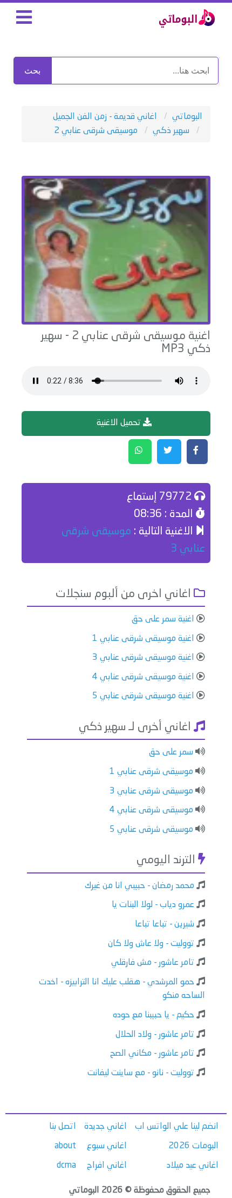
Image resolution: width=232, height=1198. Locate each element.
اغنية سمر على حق (163, 619)
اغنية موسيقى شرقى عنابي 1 (143, 638)
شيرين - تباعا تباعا (164, 924)
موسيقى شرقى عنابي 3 (151, 791)
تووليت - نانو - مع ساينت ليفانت (140, 1073)
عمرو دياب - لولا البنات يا (153, 905)
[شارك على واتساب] (140, 451)
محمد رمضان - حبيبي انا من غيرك (139, 886)
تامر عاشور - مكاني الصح (152, 1053)
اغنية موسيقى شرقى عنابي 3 (143, 657)
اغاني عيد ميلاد (193, 1165)
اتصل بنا (62, 1126)
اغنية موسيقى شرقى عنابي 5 (143, 696)
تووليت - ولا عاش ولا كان (151, 943)
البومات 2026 (193, 1146)
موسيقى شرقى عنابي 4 (151, 810)
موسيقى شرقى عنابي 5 (151, 829)
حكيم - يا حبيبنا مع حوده (153, 1015)
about (65, 1146)
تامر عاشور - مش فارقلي (152, 962)
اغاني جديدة (105, 1126)
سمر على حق (171, 752)
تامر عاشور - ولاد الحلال (154, 1034)
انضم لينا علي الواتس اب (177, 1126)
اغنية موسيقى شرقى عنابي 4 (143, 677)
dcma (66, 1165)
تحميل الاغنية (120, 423)
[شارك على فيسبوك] (197, 451)
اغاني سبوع (107, 1146)
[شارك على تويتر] (169, 451)
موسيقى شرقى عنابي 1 (151, 771)
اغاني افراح (107, 1165)
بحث (32, 70)
